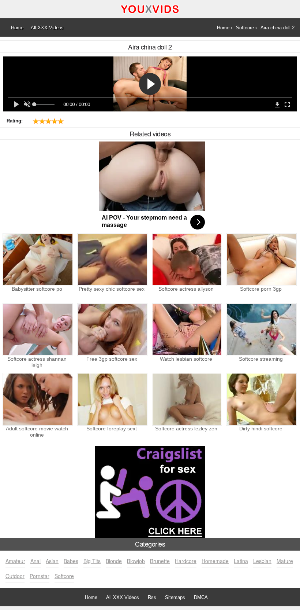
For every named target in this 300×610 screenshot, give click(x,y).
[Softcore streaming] (260, 329)
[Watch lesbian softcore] (186, 329)
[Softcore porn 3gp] (260, 259)
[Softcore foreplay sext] (111, 399)
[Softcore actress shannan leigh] (37, 329)
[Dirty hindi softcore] (260, 399)
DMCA (201, 597)
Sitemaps (175, 597)
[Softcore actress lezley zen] (186, 399)
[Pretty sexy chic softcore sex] (111, 259)
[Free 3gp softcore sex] (111, 329)
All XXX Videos (122, 597)
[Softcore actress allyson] (186, 259)
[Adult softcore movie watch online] (37, 399)
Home (91, 597)
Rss (152, 597)
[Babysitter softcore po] (37, 259)
